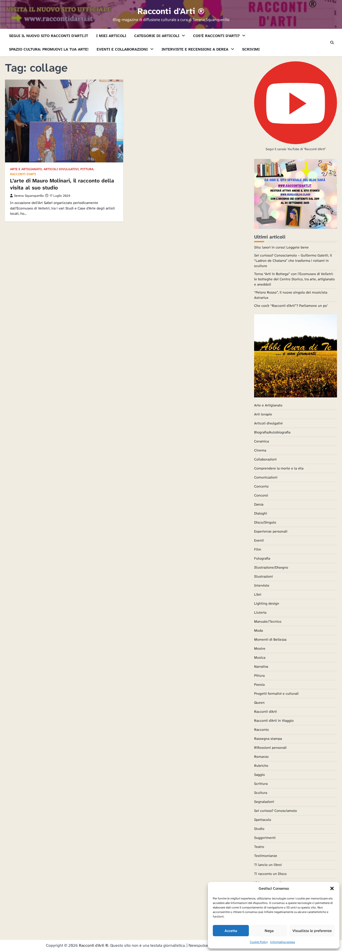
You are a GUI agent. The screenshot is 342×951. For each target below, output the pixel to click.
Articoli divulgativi (61, 169)
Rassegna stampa (268, 738)
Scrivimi (251, 49)
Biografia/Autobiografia (272, 432)
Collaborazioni (265, 459)
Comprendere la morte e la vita (278, 468)
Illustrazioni (263, 576)
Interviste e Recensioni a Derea (194, 49)
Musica (259, 657)
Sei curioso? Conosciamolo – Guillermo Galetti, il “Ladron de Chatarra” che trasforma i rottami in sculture (293, 260)
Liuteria (260, 612)
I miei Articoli (111, 35)
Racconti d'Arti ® (171, 11)
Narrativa (261, 666)
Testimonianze (265, 855)
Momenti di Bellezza (270, 639)
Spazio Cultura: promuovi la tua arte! (49, 49)
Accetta (231, 930)
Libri (257, 594)
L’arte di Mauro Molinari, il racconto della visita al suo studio (62, 184)
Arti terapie (263, 414)
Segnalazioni (264, 801)
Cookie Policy (259, 942)
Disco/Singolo (265, 522)
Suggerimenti (265, 837)
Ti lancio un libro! (268, 864)
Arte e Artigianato (26, 169)
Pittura (86, 169)
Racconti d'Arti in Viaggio (274, 720)
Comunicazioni (265, 477)
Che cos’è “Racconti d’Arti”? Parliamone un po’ (291, 305)
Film (257, 549)
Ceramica (261, 441)
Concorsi (261, 495)
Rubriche (261, 765)
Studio (259, 828)
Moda (258, 630)
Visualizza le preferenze (312, 930)
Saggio (259, 774)
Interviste (261, 585)
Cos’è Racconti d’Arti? (216, 35)
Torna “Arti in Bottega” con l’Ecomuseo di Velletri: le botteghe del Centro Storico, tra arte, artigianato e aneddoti (294, 279)
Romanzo (261, 756)
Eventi (259, 540)
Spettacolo (262, 819)
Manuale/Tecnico (267, 621)
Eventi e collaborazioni (122, 49)
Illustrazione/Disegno (271, 567)
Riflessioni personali (270, 747)
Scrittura (261, 783)
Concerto (261, 486)
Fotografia (262, 558)
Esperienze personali (270, 531)
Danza (258, 504)
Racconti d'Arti (23, 174)
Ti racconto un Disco (270, 873)
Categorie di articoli (156, 35)
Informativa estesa (282, 942)
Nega (269, 930)
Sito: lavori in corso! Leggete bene (281, 247)
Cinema (260, 450)
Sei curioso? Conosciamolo (275, 810)
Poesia (259, 684)
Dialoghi (260, 513)
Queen (259, 702)
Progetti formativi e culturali (276, 693)
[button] (331, 888)
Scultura (260, 792)
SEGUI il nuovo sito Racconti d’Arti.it (48, 35)
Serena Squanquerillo (29, 196)
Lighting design (266, 603)
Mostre (259, 648)
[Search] (332, 42)
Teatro (259, 846)
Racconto (261, 729)
